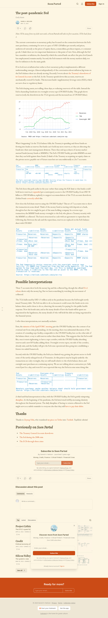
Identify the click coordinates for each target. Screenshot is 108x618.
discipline (19, 400)
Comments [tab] (20, 494)
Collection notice (69, 603)
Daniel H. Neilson (26, 21)
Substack (43, 613)
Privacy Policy (70, 560)
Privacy (54, 603)
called (36, 198)
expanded (36, 192)
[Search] (77, 4)
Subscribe (90, 4)
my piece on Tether (55, 419)
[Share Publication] (82, 4)
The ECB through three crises (31, 441)
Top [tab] (18, 520)
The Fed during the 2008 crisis (31, 437)
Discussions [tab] (32, 520)
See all (19, 570)
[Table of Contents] (2, 309)
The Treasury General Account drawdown (36, 433)
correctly (30, 198)
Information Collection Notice (53, 560)
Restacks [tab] (29, 494)
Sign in (101, 4)
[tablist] (25, 494)
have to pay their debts (74, 406)
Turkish (70, 419)
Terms (60, 603)
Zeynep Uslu (29, 419)
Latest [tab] (23, 520)
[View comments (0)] (25, 28)
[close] (74, 525)
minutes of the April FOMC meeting (37, 326)
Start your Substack (48, 608)
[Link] (12, 282)
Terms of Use (64, 558)
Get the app (64, 608)
